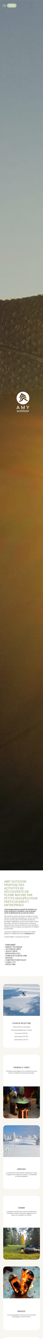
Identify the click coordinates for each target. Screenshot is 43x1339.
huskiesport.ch (29, 934)
